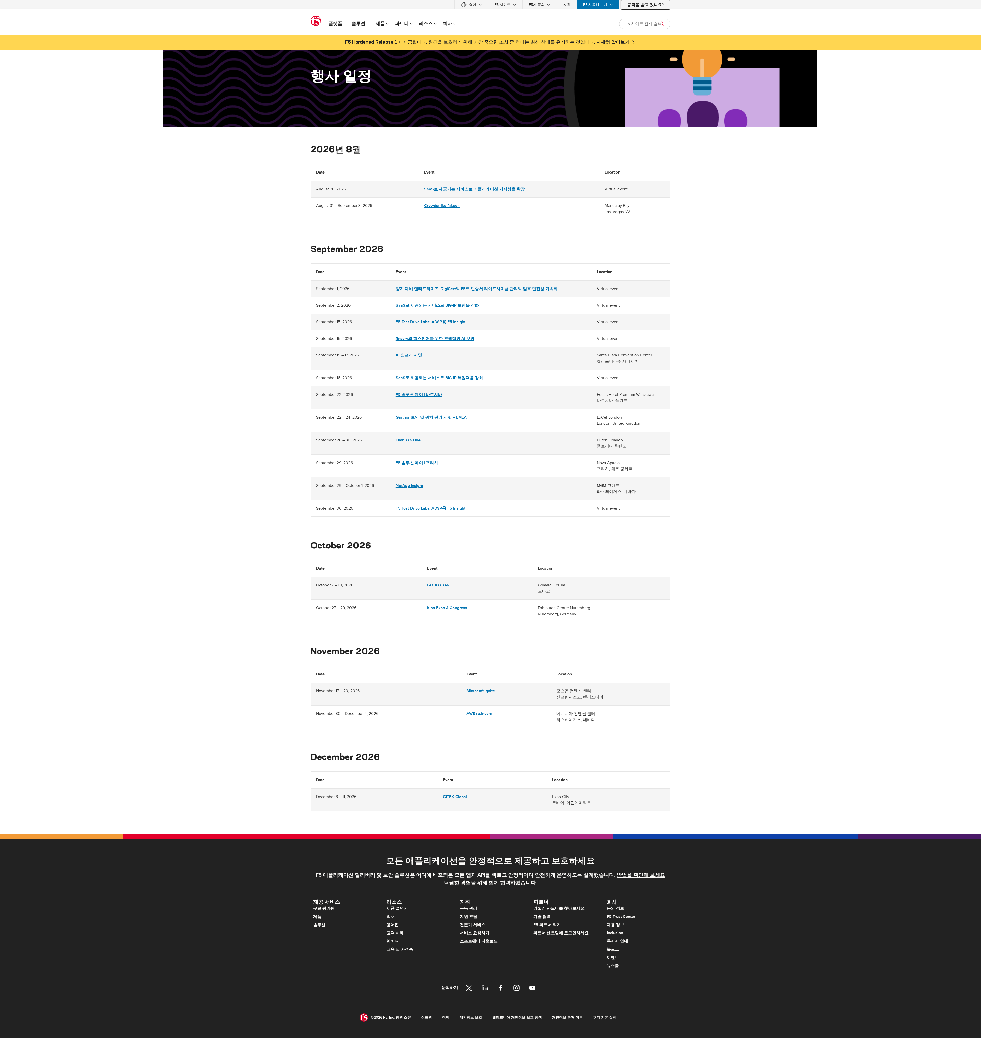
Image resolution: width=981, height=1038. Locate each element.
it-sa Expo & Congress (447, 607)
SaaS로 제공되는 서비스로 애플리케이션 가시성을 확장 (474, 189)
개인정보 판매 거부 (567, 1017)
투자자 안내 (617, 941)
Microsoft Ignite (480, 691)
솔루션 (319, 924)
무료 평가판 (324, 908)
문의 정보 (615, 908)
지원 (566, 5)
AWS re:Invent (479, 713)
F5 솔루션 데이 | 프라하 (417, 462)
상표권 (426, 1017)
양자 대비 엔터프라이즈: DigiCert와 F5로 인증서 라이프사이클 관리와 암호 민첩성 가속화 (477, 288)
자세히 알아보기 (613, 42)
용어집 (393, 924)
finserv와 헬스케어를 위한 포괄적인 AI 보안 (435, 338)
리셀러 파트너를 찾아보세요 (559, 908)
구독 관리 (468, 908)
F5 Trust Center (621, 916)
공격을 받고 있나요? (645, 4)
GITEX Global (455, 796)
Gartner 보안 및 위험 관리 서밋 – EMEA (431, 417)
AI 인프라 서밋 (409, 355)
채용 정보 (615, 924)
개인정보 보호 (471, 1017)
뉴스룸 (613, 965)
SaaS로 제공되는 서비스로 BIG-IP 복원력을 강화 (439, 377)
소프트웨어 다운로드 (479, 941)
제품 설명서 (397, 908)
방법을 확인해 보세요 (641, 875)
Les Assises (438, 585)
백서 (391, 916)
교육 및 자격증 (400, 949)
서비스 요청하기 (474, 933)
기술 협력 (542, 916)
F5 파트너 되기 (547, 924)
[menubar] (490, 4)
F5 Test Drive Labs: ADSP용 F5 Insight (430, 322)
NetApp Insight (409, 485)
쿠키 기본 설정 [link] (604, 1017)
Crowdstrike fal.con (442, 205)
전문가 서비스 (472, 924)
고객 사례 (395, 933)
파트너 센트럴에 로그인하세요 (561, 933)
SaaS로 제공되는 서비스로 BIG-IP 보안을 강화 (437, 305)
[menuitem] (471, 4)
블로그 (613, 949)
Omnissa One (408, 440)
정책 (445, 1017)
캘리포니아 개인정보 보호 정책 (517, 1017)
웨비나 (393, 941)
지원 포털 (468, 916)
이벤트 (613, 957)
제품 (317, 916)
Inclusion (615, 933)
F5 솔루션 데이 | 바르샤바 (419, 394)
